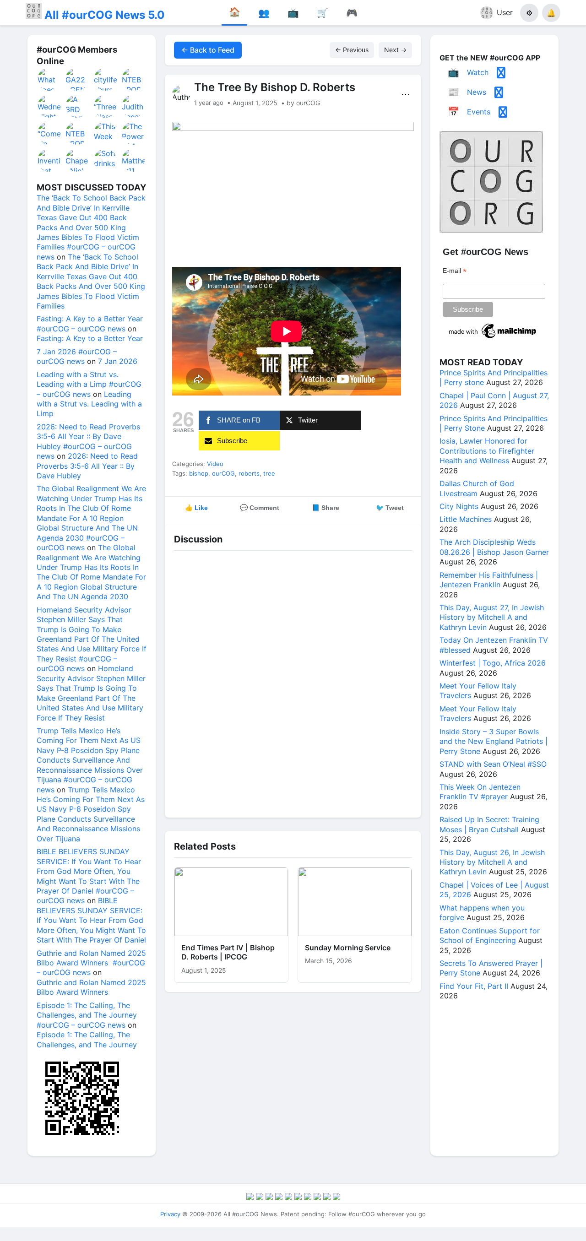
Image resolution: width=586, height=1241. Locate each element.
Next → (395, 50)
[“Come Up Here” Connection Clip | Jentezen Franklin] (49, 133)
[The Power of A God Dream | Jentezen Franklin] (134, 133)
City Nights (459, 506)
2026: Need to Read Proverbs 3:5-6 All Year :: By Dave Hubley (87, 465)
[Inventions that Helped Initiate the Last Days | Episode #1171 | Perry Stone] (49, 160)
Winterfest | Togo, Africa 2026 (493, 662)
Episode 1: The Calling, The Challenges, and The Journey (87, 1039)
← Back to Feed (207, 49)
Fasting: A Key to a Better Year (90, 338)
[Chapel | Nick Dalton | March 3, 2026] (77, 160)
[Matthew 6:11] (134, 160)
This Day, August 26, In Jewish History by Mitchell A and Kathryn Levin (492, 862)
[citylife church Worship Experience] (106, 79)
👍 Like (196, 507)
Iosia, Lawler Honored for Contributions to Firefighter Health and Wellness (487, 450)
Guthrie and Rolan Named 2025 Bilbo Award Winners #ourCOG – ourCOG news (91, 962)
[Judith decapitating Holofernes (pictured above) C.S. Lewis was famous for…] (134, 106)
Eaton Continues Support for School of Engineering (490, 935)
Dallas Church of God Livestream (477, 488)
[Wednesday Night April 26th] (49, 106)
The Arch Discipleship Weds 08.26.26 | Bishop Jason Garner (494, 546)
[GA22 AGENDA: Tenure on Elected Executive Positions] (77, 79)
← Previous (352, 50)
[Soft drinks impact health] (106, 160)
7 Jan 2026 (117, 361)
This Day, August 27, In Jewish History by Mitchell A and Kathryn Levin (492, 617)
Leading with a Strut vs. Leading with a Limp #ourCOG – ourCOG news (89, 384)
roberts (249, 473)
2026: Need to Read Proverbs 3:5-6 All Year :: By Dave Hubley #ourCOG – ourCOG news (88, 441)
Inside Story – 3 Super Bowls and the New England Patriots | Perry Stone (494, 741)
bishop (198, 473)
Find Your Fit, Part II (474, 986)
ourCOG (223, 473)
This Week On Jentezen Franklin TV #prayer (480, 791)
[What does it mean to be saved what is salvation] (49, 79)
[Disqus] (293, 681)
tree (269, 473)
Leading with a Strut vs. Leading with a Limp (89, 404)
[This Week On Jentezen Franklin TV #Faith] (106, 133)
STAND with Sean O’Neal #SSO (493, 764)
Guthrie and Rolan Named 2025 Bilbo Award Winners (91, 987)
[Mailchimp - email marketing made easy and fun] (493, 338)
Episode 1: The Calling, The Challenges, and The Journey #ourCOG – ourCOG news (87, 1015)
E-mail (455, 270)
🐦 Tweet (390, 507)
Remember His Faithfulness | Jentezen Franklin (489, 579)
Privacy (170, 1214)
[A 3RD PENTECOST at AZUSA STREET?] (77, 106)
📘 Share (325, 507)
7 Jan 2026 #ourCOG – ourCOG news (77, 356)
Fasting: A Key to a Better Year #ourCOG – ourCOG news (90, 323)
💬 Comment (259, 507)
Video (215, 463)
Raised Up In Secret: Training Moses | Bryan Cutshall (489, 824)
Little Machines (466, 519)
